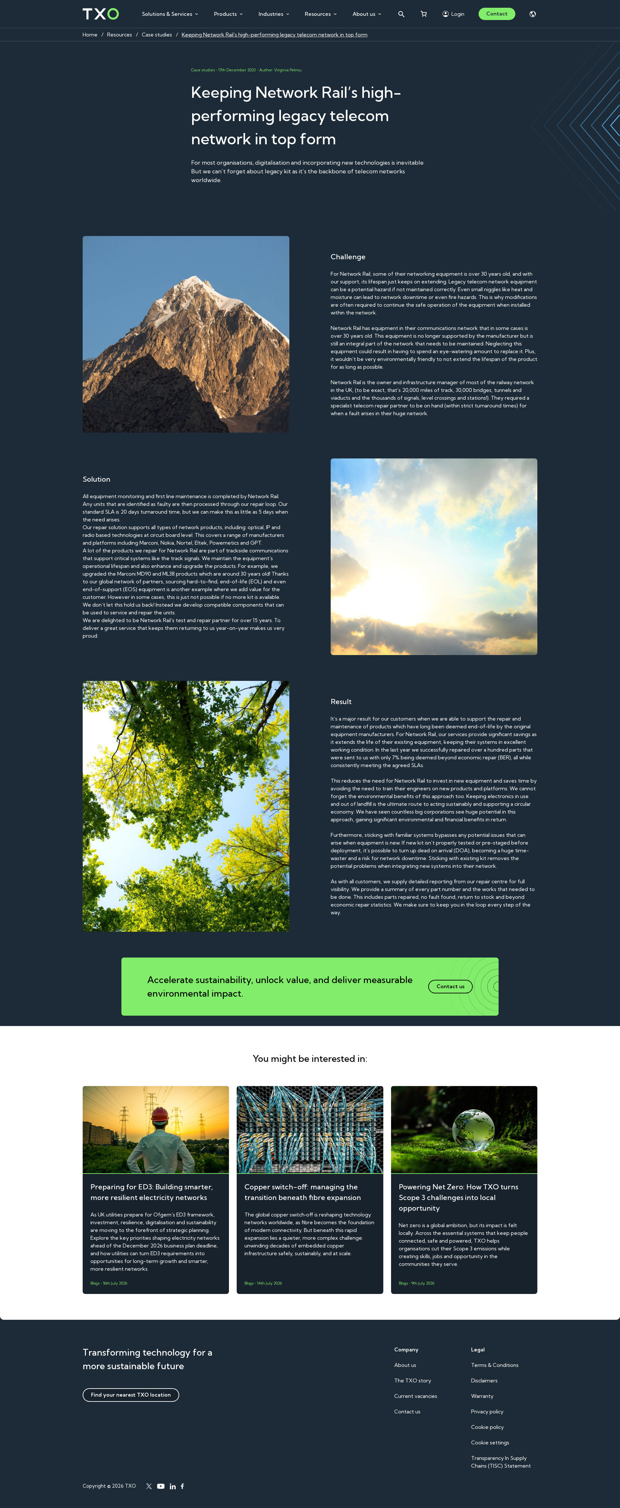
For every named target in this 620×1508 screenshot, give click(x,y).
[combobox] (401, 14)
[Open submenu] (196, 14)
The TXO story (412, 1380)
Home (90, 34)
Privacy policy (487, 1411)
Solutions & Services (167, 14)
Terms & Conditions (495, 1365)
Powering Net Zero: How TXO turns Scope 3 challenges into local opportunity (458, 1197)
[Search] (401, 14)
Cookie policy (487, 1427)
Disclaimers (484, 1380)
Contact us (407, 1411)
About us (364, 14)
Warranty (482, 1396)
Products (225, 14)
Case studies (157, 34)
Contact (497, 13)
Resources (318, 14)
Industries (271, 14)
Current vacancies (415, 1396)
